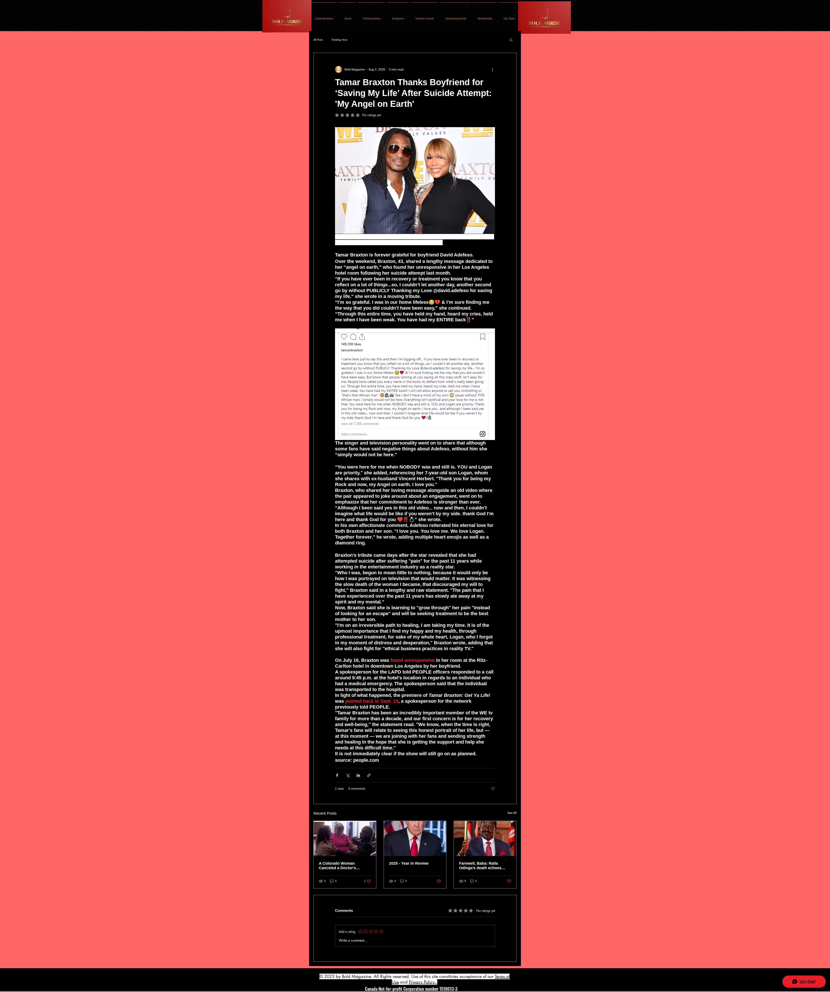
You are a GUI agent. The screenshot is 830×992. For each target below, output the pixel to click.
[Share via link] (369, 775)
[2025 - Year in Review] (415, 838)
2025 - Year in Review (408, 863)
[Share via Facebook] (337, 775)
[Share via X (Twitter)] (348, 775)
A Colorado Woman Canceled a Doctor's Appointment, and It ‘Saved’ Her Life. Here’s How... (344, 865)
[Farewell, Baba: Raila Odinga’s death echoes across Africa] (485, 838)
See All (512, 812)
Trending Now (339, 40)
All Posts (318, 40)
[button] (511, 40)
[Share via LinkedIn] (358, 775)
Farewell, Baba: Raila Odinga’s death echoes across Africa (480, 865)
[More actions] (492, 69)
